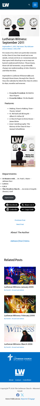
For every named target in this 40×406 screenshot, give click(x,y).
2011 (15, 49)
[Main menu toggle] (35, 5)
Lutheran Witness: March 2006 (18, 344)
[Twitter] (22, 395)
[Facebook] (17, 395)
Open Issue (9, 198)
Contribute (27, 380)
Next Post (20, 224)
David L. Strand (11, 290)
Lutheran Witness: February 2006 (19, 315)
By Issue (20, 46)
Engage (32, 399)
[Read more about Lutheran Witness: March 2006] (20, 333)
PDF (19, 49)
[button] (29, 5)
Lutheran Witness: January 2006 (19, 287)
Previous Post (20, 220)
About (11, 380)
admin (22, 290)
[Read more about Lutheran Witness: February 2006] (20, 304)
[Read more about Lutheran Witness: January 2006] (20, 276)
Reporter (24, 399)
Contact (18, 380)
